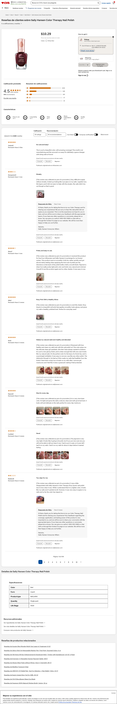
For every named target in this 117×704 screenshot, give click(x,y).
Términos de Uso (77, 702)
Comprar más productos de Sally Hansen (18, 630)
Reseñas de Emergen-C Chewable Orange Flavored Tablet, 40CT (26, 659)
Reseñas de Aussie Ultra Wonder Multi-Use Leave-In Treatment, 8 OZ (27, 646)
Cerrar (113, 693)
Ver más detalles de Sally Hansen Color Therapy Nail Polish (24, 626)
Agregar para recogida (100, 65)
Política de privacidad (65, 702)
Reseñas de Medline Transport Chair (16, 667)
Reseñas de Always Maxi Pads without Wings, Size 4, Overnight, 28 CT (28, 663)
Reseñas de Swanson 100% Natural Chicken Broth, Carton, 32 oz (25, 683)
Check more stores (87, 51)
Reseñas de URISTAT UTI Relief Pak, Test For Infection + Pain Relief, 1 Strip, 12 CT (31, 671)
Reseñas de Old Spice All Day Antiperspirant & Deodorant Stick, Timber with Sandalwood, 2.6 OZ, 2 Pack (39, 655)
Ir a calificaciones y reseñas (10, 23)
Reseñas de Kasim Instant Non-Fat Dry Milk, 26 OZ (21, 675)
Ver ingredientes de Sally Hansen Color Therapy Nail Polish (23, 623)
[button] (76, 135)
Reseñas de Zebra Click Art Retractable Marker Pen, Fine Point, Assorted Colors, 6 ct (32, 650)
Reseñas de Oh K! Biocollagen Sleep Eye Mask (19, 679)
